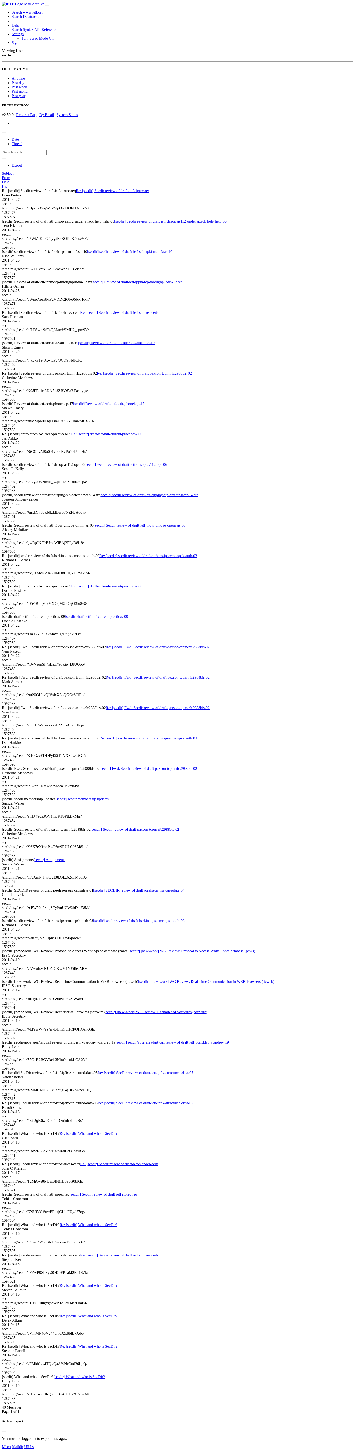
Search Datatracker (26, 16)
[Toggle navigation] (47, 5)
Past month (20, 91)
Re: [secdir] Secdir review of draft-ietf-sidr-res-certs (119, 312)
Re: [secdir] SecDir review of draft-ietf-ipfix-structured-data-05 (145, 1073)
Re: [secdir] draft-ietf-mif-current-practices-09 (106, 434)
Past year (18, 96)
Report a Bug (26, 115)
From (6, 178)
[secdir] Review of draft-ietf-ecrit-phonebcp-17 (108, 404)
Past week (19, 87)
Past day (18, 83)
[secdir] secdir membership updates (82, 799)
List (5, 186)
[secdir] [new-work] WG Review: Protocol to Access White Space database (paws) (191, 951)
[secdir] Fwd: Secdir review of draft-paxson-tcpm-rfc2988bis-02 (148, 769)
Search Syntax (23, 30)
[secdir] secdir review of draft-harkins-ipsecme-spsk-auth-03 (139, 921)
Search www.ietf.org (27, 12)
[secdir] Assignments (49, 860)
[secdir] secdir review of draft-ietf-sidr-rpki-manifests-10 (129, 252)
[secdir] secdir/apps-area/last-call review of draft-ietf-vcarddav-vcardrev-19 (172, 1042)
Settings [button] (18, 34)
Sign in (17, 43)
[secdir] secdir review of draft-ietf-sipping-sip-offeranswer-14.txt (149, 495)
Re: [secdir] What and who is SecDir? (88, 1133)
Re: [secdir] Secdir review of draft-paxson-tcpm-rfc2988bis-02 (144, 373)
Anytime (18, 78)
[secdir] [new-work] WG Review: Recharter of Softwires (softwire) (156, 1012)
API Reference (45, 30)
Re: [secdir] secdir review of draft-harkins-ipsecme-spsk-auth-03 (148, 556)
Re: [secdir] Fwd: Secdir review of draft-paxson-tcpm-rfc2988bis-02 (158, 647)
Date (15, 139)
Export (17, 165)
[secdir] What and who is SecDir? (79, 1377)
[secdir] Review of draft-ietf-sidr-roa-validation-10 (116, 343)
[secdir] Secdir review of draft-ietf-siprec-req (103, 1194)
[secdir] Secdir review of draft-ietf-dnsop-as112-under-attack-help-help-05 (170, 221)
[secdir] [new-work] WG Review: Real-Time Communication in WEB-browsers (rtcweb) (206, 981)
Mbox (6, 1447)
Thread (17, 144)
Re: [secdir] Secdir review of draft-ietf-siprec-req (113, 191)
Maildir (17, 1447)
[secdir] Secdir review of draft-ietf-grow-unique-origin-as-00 (139, 525)
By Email (46, 115)
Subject (7, 173)
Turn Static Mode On (37, 38)
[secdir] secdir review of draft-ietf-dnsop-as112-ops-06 (126, 464)
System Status (67, 115)
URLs (29, 1447)
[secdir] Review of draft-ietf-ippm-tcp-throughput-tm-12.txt (137, 282)
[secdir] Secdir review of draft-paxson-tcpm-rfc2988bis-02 (135, 829)
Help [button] (15, 25)
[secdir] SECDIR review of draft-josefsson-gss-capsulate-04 (139, 890)
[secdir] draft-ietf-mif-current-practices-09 (96, 616)
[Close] (4, 1431)
